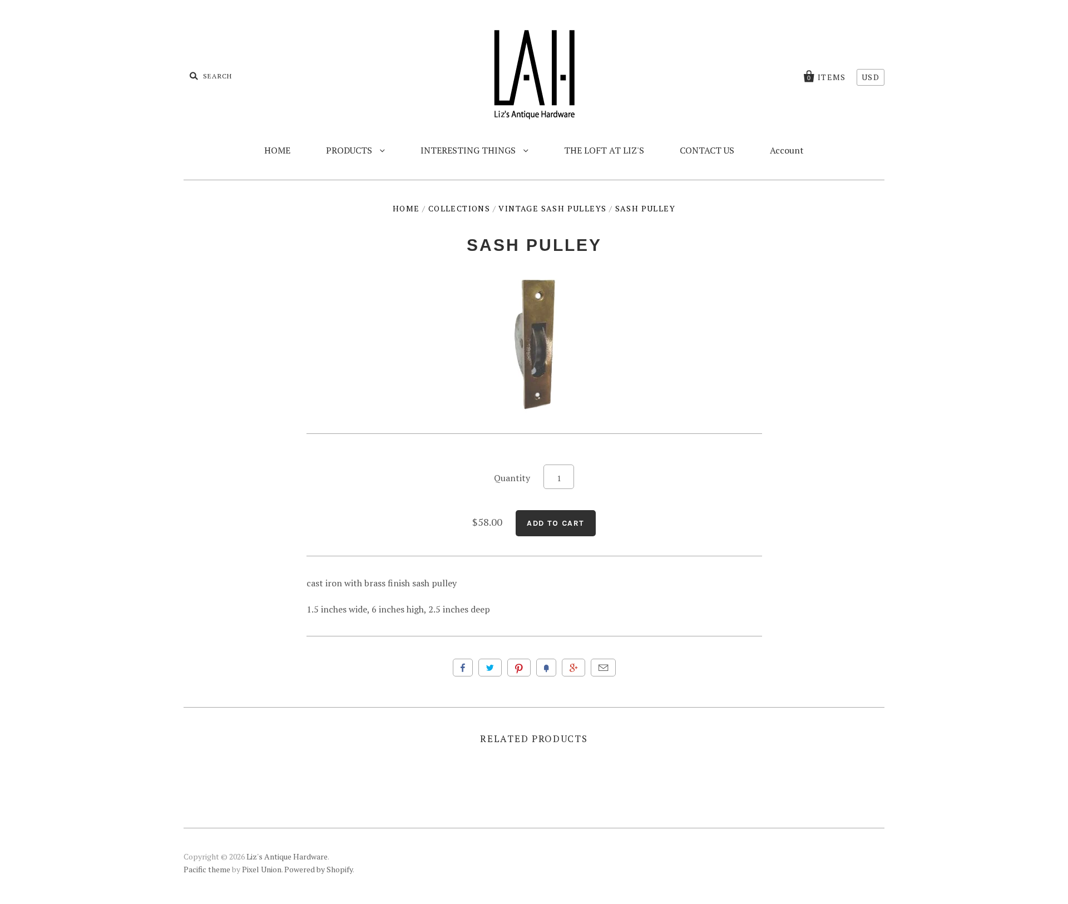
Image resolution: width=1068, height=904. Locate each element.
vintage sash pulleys (552, 208)
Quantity (512, 478)
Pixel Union (261, 869)
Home (406, 208)
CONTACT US (707, 150)
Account (787, 150)
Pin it (519, 667)
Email (603, 667)
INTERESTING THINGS (469, 150)
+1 (573, 667)
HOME (277, 150)
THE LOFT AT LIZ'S (604, 150)
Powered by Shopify (318, 869)
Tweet (490, 667)
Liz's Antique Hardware (287, 856)
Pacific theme (207, 869)
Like (463, 667)
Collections (459, 208)
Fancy (546, 667)
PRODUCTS (350, 150)
